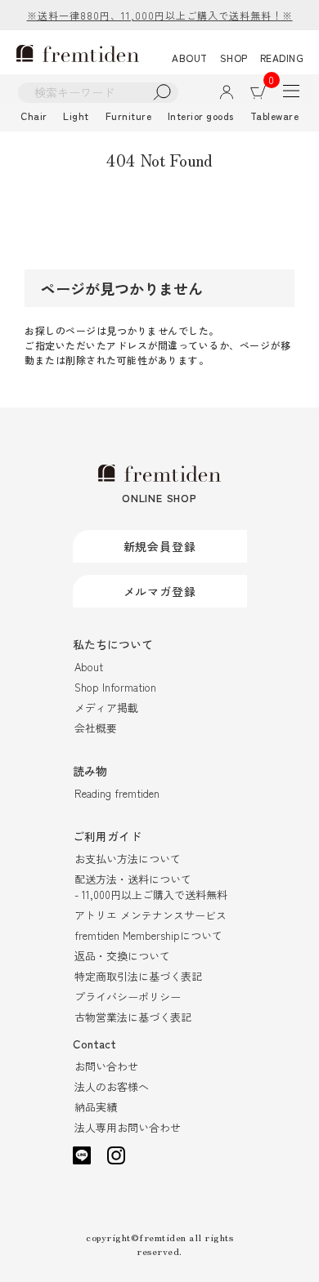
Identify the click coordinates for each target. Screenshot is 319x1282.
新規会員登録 (160, 546)
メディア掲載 (106, 707)
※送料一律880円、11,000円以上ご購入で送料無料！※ (160, 15)
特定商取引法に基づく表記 (138, 976)
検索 (162, 92)
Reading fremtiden (117, 793)
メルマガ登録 (160, 591)
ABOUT (190, 58)
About (88, 666)
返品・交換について (122, 956)
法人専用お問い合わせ (127, 1127)
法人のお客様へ (111, 1086)
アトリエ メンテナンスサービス (150, 915)
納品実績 (95, 1107)
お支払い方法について (127, 858)
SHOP (234, 58)
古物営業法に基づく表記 (132, 1017)
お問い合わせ (106, 1066)
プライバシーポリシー (127, 996)
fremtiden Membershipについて (148, 935)
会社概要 (95, 728)
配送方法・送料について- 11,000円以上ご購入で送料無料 (150, 886)
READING (282, 58)
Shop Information (115, 687)
